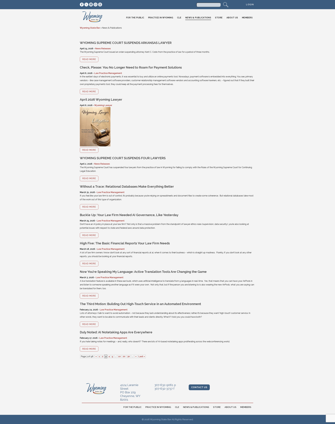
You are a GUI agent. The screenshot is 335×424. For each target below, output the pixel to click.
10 (119, 356)
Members (247, 17)
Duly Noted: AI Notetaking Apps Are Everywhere (116, 332)
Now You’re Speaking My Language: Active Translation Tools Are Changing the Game (143, 272)
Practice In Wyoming (160, 17)
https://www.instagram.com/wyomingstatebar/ (95, 4)
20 (124, 356)
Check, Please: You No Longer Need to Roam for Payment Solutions (131, 67)
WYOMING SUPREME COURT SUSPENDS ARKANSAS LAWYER (126, 43)
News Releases (103, 48)
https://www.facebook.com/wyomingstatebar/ (82, 4)
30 (128, 356)
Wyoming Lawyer (103, 105)
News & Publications (198, 17)
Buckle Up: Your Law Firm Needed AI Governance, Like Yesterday (129, 215)
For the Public (135, 17)
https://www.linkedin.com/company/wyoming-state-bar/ (91, 4)
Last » (142, 356)
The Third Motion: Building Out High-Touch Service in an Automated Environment (140, 304)
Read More (89, 59)
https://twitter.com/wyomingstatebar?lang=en (86, 4)
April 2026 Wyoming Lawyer (101, 99)
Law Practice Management (108, 73)
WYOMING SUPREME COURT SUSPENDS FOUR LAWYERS (123, 158)
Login (250, 4)
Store (219, 17)
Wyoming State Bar (94, 17)
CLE (179, 17)
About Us (232, 17)
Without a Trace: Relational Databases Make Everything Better (127, 186)
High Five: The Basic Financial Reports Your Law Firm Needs (125, 243)
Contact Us (199, 387)
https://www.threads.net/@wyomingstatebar (100, 4)
